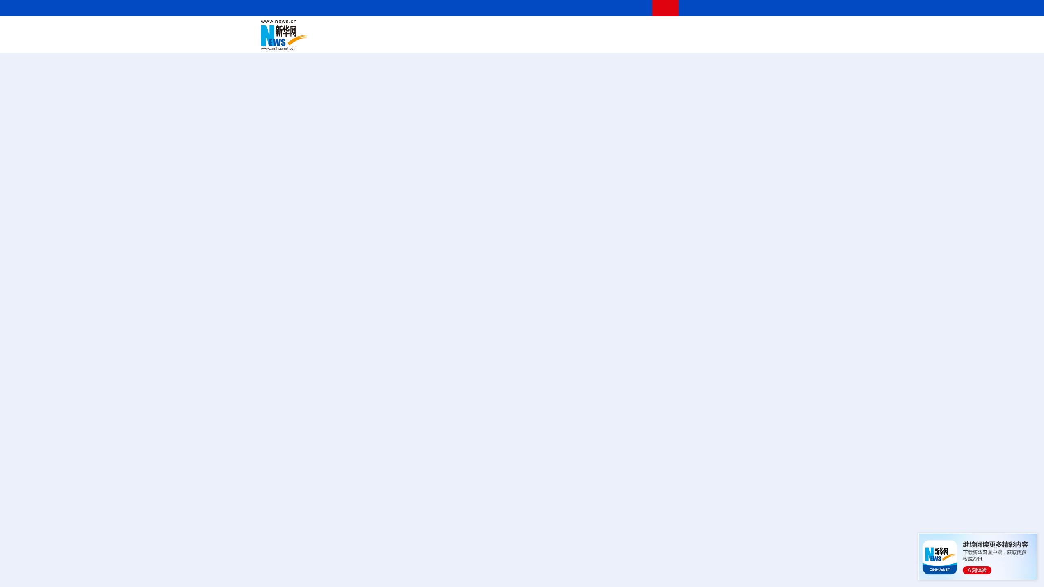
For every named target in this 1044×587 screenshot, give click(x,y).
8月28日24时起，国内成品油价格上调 (683, 485)
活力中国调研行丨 (413, 550)
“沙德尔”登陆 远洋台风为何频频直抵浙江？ (709, 428)
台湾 (503, 29)
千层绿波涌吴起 (563, 550)
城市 (572, 41)
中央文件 (766, 29)
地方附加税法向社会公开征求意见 (677, 408)
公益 (678, 41)
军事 (677, 29)
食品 (403, 41)
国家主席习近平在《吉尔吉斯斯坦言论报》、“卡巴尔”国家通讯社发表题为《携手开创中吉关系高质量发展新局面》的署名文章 (522, 243)
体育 (622, 29)
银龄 (534, 41)
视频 (705, 29)
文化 (636, 29)
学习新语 (653, 124)
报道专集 (753, 81)
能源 (598, 41)
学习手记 (752, 124)
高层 (406, 29)
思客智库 (522, 29)
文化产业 (765, 41)
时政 (420, 29)
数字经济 (465, 41)
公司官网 (323, 35)
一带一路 (697, 41)
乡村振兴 (515, 41)
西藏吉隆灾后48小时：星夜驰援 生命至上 (347, 457)
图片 (719, 29)
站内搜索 (735, 7)
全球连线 (547, 29)
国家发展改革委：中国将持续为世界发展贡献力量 (700, 511)
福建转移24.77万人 (742, 439)
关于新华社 (448, 7)
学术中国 (490, 41)
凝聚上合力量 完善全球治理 (725, 104)
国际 (447, 29)
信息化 (443, 41)
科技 (581, 29)
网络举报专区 (768, 7)
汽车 (390, 41)
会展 (612, 41)
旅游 (585, 41)
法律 (746, 29)
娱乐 (638, 41)
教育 (567, 29)
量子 (608, 29)
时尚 (652, 41)
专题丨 (638, 428)
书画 (650, 29)
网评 (475, 29)
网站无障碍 (631, 7)
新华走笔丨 (523, 550)
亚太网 (719, 41)
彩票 (625, 41)
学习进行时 (383, 29)
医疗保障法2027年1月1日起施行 (675, 382)
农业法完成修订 (746, 382)
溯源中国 (553, 41)
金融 (376, 41)
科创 (594, 29)
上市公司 (741, 41)
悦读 (665, 41)
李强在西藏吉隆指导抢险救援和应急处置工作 (693, 357)
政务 (733, 29)
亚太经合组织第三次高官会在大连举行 (683, 536)
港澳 (489, 29)
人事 (434, 29)
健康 (664, 29)
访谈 (691, 29)
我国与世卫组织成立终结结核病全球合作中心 (693, 562)
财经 (461, 29)
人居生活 (422, 41)
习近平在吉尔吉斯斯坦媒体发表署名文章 (522, 219)
